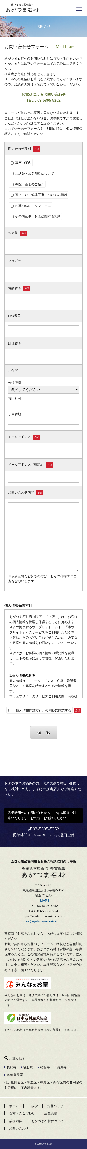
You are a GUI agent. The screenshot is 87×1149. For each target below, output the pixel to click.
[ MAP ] (43, 900)
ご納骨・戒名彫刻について (34, 173)
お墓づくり (55, 1106)
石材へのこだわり (22, 1113)
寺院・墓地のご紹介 (29, 184)
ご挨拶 (33, 1106)
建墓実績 (50, 1113)
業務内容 (15, 1121)
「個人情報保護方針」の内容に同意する (41, 710)
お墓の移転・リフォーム (32, 206)
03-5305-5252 (46, 828)
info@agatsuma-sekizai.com (43, 921)
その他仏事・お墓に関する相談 (37, 216)
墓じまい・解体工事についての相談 (40, 195)
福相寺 (45, 1067)
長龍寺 (11, 1067)
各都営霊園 (15, 1075)
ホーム (14, 1106)
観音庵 (28, 1067)
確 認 (43, 732)
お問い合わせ (19, 1128)
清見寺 (62, 1067)
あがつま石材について (47, 1121)
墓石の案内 (22, 163)
